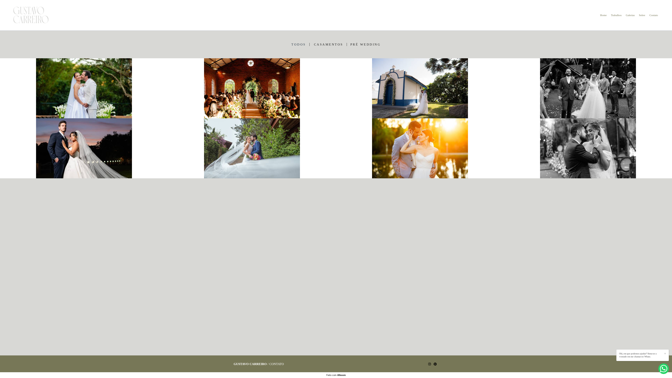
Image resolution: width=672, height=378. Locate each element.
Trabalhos (616, 15)
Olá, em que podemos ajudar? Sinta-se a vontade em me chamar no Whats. (638, 355)
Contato (653, 15)
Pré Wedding (365, 44)
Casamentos (328, 44)
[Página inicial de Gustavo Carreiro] (35, 15)
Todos (298, 44)
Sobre (642, 15)
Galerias (630, 15)
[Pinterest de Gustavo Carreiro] (435, 364)
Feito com (336, 375)
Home (603, 15)
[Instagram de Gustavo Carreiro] (429, 364)
